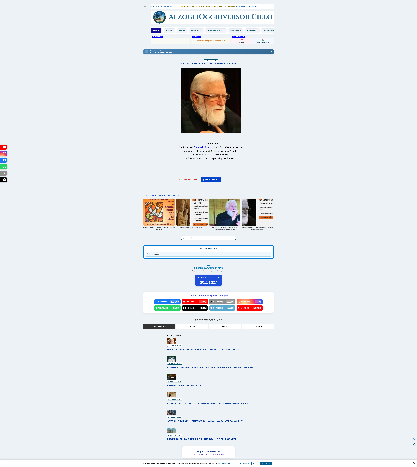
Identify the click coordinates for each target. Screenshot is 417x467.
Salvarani (246, 30)
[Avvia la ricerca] (184, 238)
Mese (192, 326)
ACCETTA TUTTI (266, 463)
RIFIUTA (255, 463)
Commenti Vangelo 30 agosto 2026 (210, 41)
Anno (224, 326)
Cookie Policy (226, 463)
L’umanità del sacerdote (184, 385)
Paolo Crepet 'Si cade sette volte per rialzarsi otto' (203, 349)
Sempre (257, 326)
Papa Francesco (194, 30)
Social (261, 30)
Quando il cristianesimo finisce (170, 41)
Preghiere (213, 30)
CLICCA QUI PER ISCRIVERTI (232, 6)
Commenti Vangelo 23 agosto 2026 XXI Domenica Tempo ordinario (211, 367)
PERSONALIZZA (244, 463)
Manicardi (174, 30)
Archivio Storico (208, 249)
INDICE (156, 31)
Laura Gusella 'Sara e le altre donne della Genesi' (201, 439)
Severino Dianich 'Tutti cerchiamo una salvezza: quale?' (205, 421)
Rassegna (230, 30)
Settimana (159, 326)
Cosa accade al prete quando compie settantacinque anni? (207, 403)
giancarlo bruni (211, 179)
